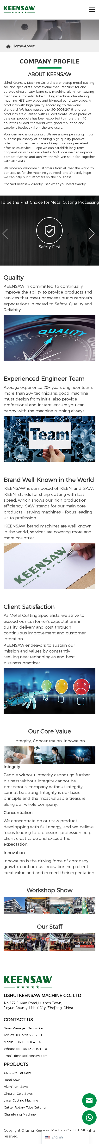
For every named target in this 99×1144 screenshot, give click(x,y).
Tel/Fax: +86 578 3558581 (23, 1035)
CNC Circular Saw (17, 1073)
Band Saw (11, 1080)
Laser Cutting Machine (21, 1100)
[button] (5, 234)
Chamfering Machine (20, 1114)
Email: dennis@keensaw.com (26, 1056)
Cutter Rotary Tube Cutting (25, 1107)
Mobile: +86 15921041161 (23, 1042)
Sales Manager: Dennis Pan (24, 1028)
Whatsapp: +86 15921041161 (26, 1049)
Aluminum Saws (16, 1086)
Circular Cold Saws (18, 1093)
